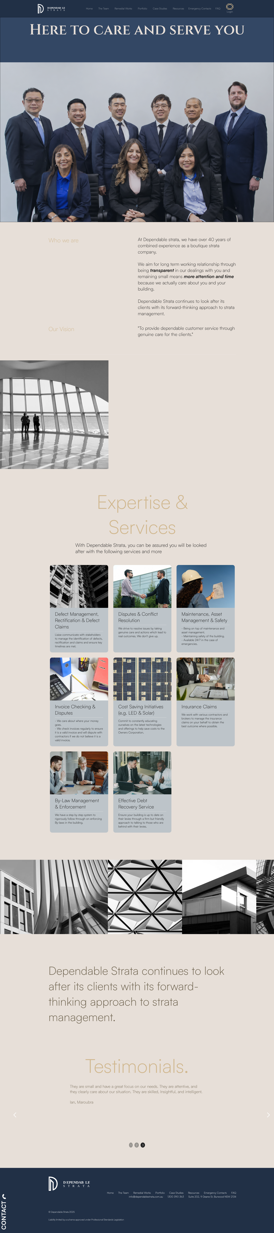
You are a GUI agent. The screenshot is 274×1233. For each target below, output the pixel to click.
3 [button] (143, 1145)
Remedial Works (123, 8)
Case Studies (160, 8)
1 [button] (130, 1145)
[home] (51, 8)
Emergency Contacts (199, 8)
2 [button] (136, 1145)
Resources (178, 8)
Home (89, 8)
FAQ (217, 8)
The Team (103, 8)
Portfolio (142, 8)
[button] (15, 1115)
